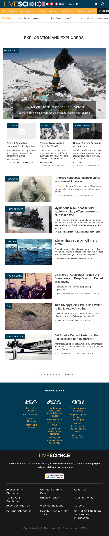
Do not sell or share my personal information (88, 514)
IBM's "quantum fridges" (61, 18)
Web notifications (51, 505)
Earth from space (31, 414)
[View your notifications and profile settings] (96, 4)
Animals (13, 10)
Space (80, 10)
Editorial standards (19, 511)
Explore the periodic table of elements (54, 431)
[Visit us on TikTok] (56, 4)
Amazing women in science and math (54, 422)
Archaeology (27, 10)
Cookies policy (83, 497)
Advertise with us (18, 505)
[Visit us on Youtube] (47, 4)
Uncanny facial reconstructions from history (54, 440)
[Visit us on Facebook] (33, 4)
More (90, 10)
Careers (79, 505)
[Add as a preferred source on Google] (54, 476)
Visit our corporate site (60, 467)
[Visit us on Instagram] (42, 4)
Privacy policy (49, 497)
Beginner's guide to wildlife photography (78, 417)
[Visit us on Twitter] (38, 4)
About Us (80, 489)
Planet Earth (67, 10)
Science (52, 10)
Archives (69, 375)
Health (41, 10)
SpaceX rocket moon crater (29, 18)
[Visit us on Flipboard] (51, 4)
